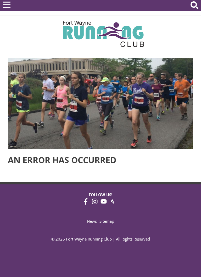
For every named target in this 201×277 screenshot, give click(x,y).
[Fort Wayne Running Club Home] (103, 33)
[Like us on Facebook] (86, 203)
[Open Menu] (7, 5)
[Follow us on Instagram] (95, 203)
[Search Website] (194, 6)
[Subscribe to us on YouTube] (103, 203)
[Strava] (112, 203)
